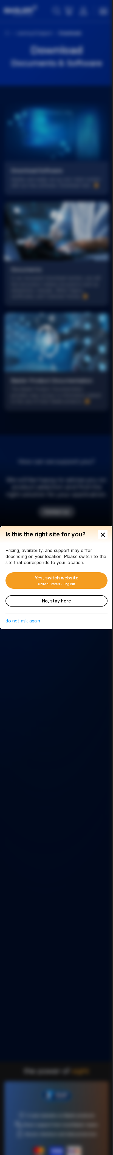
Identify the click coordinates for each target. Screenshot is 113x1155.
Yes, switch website (56, 580)
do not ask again (22, 621)
